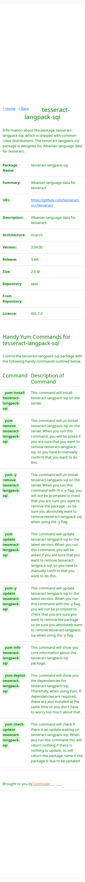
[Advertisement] (42, 63)
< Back (23, 108)
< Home (9, 108)
